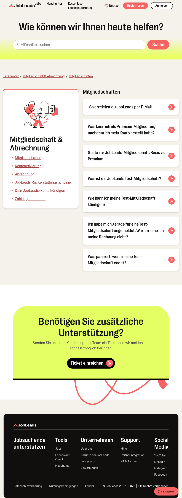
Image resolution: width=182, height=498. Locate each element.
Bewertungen (89, 468)
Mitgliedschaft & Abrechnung (44, 76)
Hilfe (124, 448)
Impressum (88, 461)
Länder (89, 486)
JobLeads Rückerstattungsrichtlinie (43, 182)
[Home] (22, 5)
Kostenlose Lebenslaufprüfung (80, 6)
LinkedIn (159, 461)
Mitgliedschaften (81, 76)
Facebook (160, 474)
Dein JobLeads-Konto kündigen (40, 190)
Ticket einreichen (87, 363)
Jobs (38, 3)
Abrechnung (24, 174)
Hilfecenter (11, 76)
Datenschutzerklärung (28, 486)
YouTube (159, 455)
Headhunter (54, 3)
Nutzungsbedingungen (63, 486)
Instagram (160, 468)
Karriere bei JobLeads (95, 455)
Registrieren (135, 5)
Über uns (86, 448)
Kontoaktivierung (28, 166)
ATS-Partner (129, 461)
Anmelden (161, 5)
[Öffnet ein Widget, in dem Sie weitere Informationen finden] (166, 491)
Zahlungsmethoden (30, 199)
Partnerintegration (132, 455)
